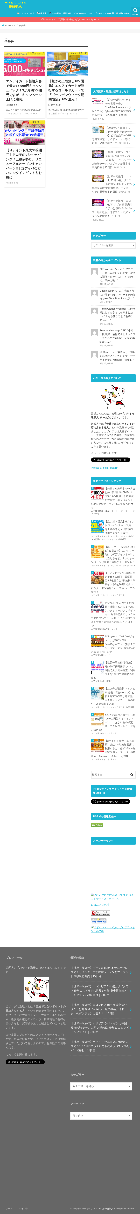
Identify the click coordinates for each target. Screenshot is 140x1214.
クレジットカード (26, 13)
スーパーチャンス (119, 536)
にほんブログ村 (100, 904)
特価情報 (67, 13)
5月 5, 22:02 (106, 302)
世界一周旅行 (106, 681)
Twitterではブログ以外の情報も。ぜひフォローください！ (71, 19)
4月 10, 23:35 (106, 324)
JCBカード (105, 655)
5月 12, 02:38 (106, 284)
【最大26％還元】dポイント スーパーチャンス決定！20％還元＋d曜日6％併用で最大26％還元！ (119, 527)
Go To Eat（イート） (110, 511)
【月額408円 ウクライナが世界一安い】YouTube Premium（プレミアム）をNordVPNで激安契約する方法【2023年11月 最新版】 (111, 109)
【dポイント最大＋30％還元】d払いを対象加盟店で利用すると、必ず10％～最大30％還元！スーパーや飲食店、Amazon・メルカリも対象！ (113, 749)
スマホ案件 (56, 13)
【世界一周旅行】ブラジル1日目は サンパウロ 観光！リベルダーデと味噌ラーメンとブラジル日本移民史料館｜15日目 (112, 160)
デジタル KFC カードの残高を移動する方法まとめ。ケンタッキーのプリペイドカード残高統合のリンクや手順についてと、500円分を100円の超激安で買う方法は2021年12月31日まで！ (113, 614)
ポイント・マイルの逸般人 (100, 1208)
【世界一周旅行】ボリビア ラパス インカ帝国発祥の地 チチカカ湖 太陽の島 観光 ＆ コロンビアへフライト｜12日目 (100, 1027)
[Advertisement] (113, 58)
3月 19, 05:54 (106, 363)
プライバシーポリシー (82, 13)
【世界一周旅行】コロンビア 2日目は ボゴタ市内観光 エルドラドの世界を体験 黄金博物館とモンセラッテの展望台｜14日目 (112, 184)
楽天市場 (42, 13)
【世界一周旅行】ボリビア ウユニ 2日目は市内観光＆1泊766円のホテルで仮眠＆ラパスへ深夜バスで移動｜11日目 (100, 1046)
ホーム (9, 1208)
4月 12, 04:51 (106, 345)
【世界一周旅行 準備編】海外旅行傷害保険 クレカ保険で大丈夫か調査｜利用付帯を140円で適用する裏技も (113, 670)
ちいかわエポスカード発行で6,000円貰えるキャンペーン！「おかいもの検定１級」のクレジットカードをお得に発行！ (113, 722)
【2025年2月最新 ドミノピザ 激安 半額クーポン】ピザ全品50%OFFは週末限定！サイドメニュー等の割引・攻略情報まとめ (112, 135)
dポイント (105, 536)
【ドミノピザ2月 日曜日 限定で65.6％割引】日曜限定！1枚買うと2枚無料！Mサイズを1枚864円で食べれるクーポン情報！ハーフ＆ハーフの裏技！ (113, 582)
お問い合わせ (124, 13)
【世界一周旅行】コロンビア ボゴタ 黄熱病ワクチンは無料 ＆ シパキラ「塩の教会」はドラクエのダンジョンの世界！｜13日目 (112, 210)
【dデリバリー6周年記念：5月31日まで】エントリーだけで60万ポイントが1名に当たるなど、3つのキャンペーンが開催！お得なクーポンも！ (113, 555)
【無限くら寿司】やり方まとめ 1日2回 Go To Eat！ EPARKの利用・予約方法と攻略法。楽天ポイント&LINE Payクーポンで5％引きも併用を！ (113, 498)
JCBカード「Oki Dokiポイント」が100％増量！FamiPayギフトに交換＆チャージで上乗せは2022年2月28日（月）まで (113, 644)
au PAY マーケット (109, 629)
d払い (113, 759)
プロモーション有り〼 (104, 13)
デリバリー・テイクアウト (123, 565)
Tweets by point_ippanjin (104, 467)
